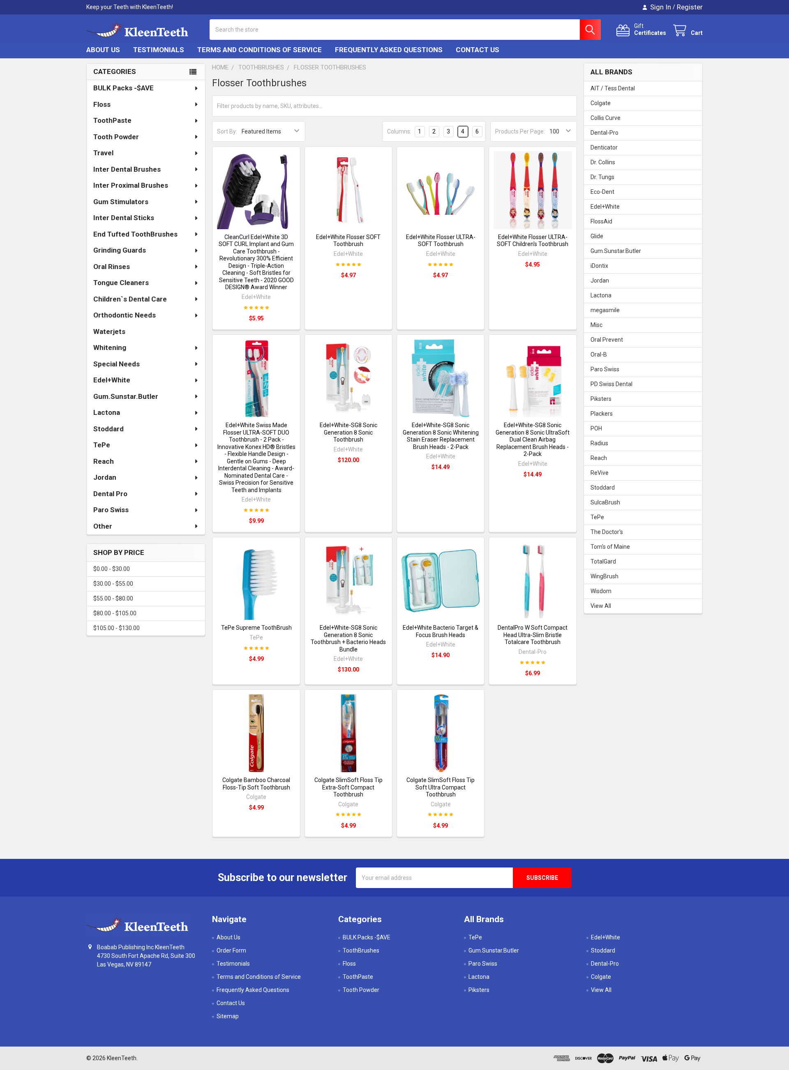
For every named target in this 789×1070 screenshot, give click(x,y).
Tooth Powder (116, 137)
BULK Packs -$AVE (123, 88)
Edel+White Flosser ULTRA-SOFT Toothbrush (440, 241)
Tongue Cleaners (121, 282)
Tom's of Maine (610, 546)
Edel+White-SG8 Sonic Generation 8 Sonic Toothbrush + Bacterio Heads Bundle (348, 638)
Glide (597, 236)
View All (601, 606)
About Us (103, 50)
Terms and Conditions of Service (259, 50)
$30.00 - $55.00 (113, 583)
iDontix (599, 265)
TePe (101, 445)
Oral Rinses (111, 266)
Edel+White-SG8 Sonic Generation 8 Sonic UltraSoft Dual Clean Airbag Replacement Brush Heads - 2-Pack (533, 439)
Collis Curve (606, 118)
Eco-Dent (602, 192)
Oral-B (599, 354)
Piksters (601, 399)
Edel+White (111, 380)
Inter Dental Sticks (123, 218)
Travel (103, 153)
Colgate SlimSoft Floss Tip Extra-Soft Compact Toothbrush (348, 787)
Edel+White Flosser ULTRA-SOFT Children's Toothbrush (532, 241)
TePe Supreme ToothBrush (256, 627)
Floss (102, 104)
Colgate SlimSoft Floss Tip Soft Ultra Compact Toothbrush (440, 787)
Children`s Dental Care (130, 299)
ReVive (600, 472)
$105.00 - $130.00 (116, 628)
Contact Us (477, 50)
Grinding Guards (119, 250)
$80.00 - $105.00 (114, 613)
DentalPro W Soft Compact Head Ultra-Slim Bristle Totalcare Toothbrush (533, 634)
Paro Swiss (111, 510)
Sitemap (228, 1016)
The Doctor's (607, 532)
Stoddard (108, 429)
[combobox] (405, 29)
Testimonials (158, 50)
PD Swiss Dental (611, 384)
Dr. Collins (603, 162)
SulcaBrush (605, 502)
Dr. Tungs (602, 177)
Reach (103, 461)
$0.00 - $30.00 (111, 569)
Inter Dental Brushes (127, 169)
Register (690, 7)
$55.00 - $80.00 (113, 598)
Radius (599, 443)
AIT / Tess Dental (613, 88)
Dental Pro (110, 494)
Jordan (104, 477)
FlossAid (601, 221)
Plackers (602, 413)
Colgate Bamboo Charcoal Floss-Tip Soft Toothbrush (256, 784)
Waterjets (109, 331)
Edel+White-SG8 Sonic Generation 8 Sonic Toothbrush (348, 432)
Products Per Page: (520, 131)
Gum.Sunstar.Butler (125, 396)
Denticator (604, 147)
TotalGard (603, 561)
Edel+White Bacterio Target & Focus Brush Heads (440, 631)
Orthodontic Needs (124, 315)
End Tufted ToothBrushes (135, 234)
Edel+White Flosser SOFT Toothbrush (348, 241)
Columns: (399, 131)
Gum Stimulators (120, 202)
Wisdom (601, 591)
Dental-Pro (604, 132)
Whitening (109, 347)
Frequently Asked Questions (389, 50)
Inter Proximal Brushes (130, 185)
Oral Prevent (607, 339)
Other (102, 526)
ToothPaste (112, 120)
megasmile (605, 310)
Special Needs (116, 364)
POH (596, 428)
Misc (596, 325)
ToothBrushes (361, 950)
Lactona (106, 412)
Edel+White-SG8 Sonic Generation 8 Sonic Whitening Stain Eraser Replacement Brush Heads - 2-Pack (441, 436)
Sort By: (227, 131)
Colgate (601, 103)
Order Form (231, 950)
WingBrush (604, 576)
